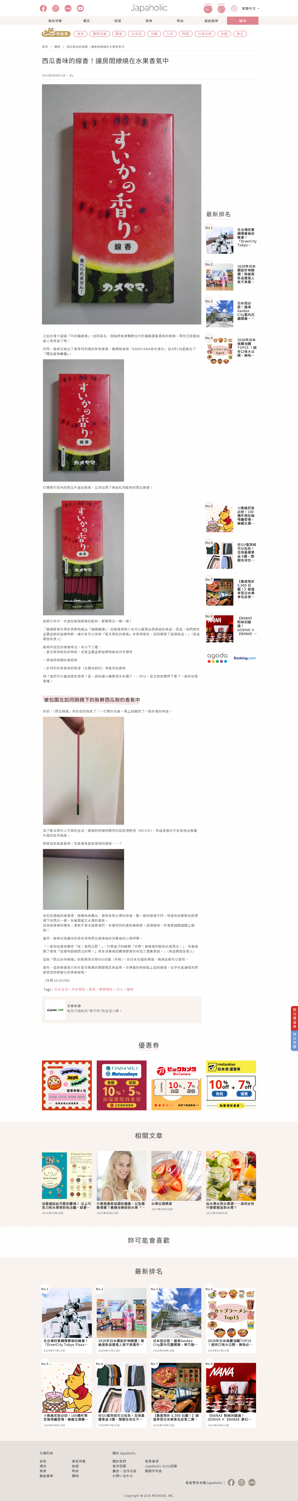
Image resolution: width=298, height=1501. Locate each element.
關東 (119, 33)
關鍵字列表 (153, 1470)
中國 (224, 33)
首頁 (45, 47)
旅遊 (117, 20)
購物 (242, 20)
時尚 (180, 20)
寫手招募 (119, 1466)
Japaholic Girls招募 (161, 1466)
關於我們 (119, 1461)
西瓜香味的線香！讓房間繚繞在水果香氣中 (95, 47)
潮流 (86, 20)
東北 (240, 33)
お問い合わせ (123, 1475)
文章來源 (74, 1005)
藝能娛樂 (211, 20)
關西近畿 (100, 33)
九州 (169, 33)
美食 (149, 20)
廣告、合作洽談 (125, 1470)
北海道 (136, 33)
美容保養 (55, 20)
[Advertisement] (233, 145)
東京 (80, 33)
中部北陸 (205, 33)
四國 (185, 33)
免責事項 (152, 1461)
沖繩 (154, 33)
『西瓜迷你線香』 (56, 353)
